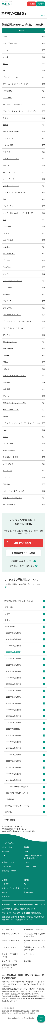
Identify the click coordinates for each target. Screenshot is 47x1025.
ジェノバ (6, 396)
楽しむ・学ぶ (7, 847)
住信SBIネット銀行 (10, 457)
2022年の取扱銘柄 (13, 659)
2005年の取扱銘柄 (13, 767)
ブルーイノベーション (12, 77)
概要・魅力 (9, 607)
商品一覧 (5, 851)
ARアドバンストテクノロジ (14, 328)
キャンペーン (7, 866)
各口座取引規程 (8, 930)
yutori (5, 37)
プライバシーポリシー (10, 961)
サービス (27, 851)
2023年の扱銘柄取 (13, 652)
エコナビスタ (8, 240)
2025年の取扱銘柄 (13, 639)
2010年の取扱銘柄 (13, 735)
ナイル (5, 57)
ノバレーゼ (7, 287)
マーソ (5, 50)
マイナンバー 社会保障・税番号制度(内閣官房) (20, 913)
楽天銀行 (6, 382)
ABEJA (5, 362)
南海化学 (6, 389)
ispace (5, 416)
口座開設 (32, 4)
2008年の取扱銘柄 (13, 748)
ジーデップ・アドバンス (12, 281)
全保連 (5, 125)
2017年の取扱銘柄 (13, 691)
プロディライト (9, 301)
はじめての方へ (8, 843)
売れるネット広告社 (11, 131)
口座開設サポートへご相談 (23, 553)
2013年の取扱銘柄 (13, 716)
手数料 (7, 614)
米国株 (26, 880)
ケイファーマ (8, 138)
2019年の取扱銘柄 (13, 678)
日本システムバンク (11, 410)
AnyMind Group (9, 450)
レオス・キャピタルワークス (14, 376)
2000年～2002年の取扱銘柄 (17, 787)
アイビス (6, 477)
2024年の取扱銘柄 (13, 646)
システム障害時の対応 (10, 940)
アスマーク (7, 98)
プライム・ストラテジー (12, 498)
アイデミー (7, 335)
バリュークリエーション (12, 104)
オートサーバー (9, 179)
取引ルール (9, 620)
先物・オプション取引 (10, 888)
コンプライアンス (9, 947)
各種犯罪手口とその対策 (33, 930)
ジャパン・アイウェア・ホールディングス (19, 111)
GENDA (6, 233)
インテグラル (8, 206)
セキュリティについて (10, 934)
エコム (5, 437)
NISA (26, 888)
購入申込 (8, 812)
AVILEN (6, 165)
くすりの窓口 (8, 145)
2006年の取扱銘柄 (13, 761)
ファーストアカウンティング (14, 193)
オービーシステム (10, 342)
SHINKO (6, 484)
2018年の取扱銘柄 (13, 684)
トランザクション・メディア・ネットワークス (21, 423)
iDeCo (4, 892)
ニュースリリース (31, 866)
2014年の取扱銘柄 (13, 710)
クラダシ (6, 274)
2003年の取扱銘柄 (13, 780)
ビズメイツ (7, 471)
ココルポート (8, 443)
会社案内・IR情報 (9, 871)
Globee (6, 355)
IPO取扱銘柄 (10, 626)
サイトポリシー (30, 954)
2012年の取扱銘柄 (13, 723)
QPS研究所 (7, 91)
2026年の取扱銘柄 (13, 633)
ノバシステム (8, 464)
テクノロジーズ (9, 505)
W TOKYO (7, 294)
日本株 (4, 880)
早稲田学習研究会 (10, 43)
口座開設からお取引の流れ (21, 561)
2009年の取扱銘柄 (13, 742)
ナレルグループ (9, 254)
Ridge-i (6, 369)
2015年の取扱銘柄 (13, 703)
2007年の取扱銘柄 (13, 755)
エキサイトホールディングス (14, 403)
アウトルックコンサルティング (15, 84)
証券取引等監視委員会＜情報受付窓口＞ (17, 909)
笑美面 (5, 118)
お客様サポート (8, 862)
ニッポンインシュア (11, 159)
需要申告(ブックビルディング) (17, 806)
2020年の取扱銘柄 (13, 671)
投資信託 (5, 884)
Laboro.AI (7, 226)
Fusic (5, 430)
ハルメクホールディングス (13, 491)
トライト (6, 247)
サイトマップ (7, 897)
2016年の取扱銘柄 (13, 697)
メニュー (41, 1020)
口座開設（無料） (24, 542)
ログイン (41, 4)
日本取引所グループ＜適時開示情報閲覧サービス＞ (22, 905)
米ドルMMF (28, 892)
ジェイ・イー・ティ (11, 186)
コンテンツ (42, 15)
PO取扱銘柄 (9, 799)
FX (25, 884)
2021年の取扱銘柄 (13, 665)
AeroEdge (7, 267)
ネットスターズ (9, 172)
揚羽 (5, 199)
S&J (4, 70)
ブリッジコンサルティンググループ (17, 321)
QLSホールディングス (12, 315)
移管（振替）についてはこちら (22, 566)
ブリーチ (6, 260)
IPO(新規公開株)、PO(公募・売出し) (18, 601)
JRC (4, 220)
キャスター (7, 152)
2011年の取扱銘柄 (13, 729)
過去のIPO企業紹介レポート (17, 793)
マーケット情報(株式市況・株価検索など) (33, 857)
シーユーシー (8, 349)
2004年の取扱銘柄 (13, 774)
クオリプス (7, 308)
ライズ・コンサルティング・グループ (18, 213)
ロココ (5, 64)
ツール (4, 856)
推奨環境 (27, 961)
